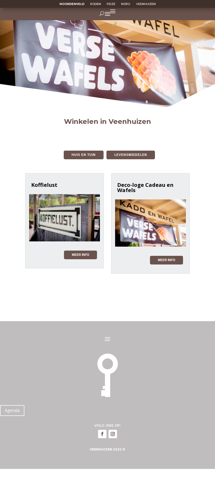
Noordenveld (72, 4)
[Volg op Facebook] (102, 434)
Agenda (12, 410)
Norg (125, 4)
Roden (95, 4)
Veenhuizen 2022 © (107, 449)
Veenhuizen (146, 4)
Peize (111, 4)
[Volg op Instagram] (113, 434)
